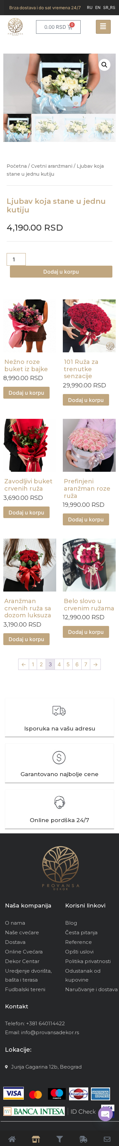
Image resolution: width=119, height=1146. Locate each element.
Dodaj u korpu (61, 271)
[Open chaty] (105, 1114)
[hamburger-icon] (103, 27)
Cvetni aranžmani (51, 166)
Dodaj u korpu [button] (26, 392)
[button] (104, 65)
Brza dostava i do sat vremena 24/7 (45, 7)
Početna (17, 166)
